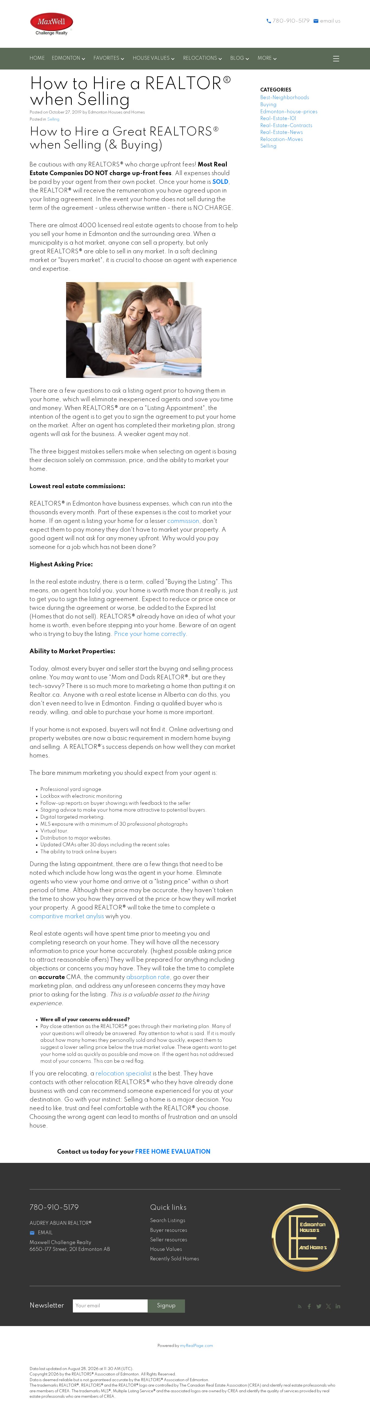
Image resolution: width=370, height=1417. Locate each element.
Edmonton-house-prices (288, 111)
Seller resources (168, 1240)
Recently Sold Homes (174, 1259)
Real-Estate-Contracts (286, 125)
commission (183, 521)
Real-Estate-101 (278, 118)
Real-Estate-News (281, 132)
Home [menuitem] (37, 58)
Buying (268, 104)
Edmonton (66, 58)
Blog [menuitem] (237, 58)
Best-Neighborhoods (284, 97)
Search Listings (167, 1220)
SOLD (220, 182)
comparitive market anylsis (67, 917)
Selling (53, 119)
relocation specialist (123, 1074)
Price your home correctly (150, 634)
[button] (299, 1306)
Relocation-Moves (281, 139)
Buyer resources (168, 1230)
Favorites (106, 58)
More (265, 58)
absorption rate (148, 977)
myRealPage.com (196, 1346)
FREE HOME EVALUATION (172, 1152)
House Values (151, 58)
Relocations (200, 58)
